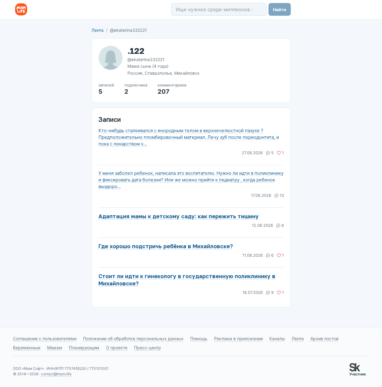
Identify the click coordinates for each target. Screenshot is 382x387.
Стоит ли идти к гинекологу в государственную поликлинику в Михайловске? (186, 280)
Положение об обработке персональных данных (133, 338)
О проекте (116, 347)
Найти (279, 9)
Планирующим (84, 347)
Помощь (198, 338)
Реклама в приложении (238, 338)
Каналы (277, 338)
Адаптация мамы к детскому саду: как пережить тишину (178, 216)
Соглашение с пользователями (44, 338)
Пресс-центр (147, 347)
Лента (97, 30)
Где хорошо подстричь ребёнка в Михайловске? (165, 246)
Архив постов (324, 338)
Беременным (26, 347)
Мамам (54, 347)
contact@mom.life (56, 374)
